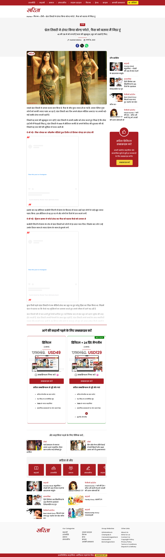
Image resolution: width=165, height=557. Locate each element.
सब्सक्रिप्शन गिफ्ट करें (46, 375)
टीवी (42, 16)
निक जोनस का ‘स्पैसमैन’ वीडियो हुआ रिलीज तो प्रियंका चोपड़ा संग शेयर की (64, 132)
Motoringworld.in (108, 542)
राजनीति (31, 3)
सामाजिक (47, 497)
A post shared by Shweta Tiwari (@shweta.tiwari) (44, 199)
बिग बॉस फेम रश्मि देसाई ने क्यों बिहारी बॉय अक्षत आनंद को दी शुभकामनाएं (96, 447)
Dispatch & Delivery (128, 547)
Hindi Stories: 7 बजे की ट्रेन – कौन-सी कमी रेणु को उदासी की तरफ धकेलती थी (95, 488)
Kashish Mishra (75, 40)
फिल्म (88, 3)
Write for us (125, 535)
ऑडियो (134, 3)
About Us (124, 532)
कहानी (42, 3)
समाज (51, 3)
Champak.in (106, 535)
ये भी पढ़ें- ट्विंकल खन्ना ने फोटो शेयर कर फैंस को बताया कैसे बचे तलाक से (56, 219)
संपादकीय (62, 3)
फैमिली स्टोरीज (48, 510)
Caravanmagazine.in (110, 537)
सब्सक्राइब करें (47, 381)
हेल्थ (96, 3)
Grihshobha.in (107, 532)
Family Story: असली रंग (93, 499)
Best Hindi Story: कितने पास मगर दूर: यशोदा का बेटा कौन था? (53, 515)
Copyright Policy (127, 539)
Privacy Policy (126, 542)
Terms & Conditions (129, 544)
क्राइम (105, 3)
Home (29, 16)
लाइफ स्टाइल (76, 3)
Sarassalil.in (106, 539)
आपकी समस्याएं (118, 3)
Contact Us (125, 537)
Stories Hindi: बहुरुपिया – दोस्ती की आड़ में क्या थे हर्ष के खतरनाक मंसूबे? (53, 488)
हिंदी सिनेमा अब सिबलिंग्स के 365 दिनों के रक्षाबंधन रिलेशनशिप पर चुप (53, 502)
